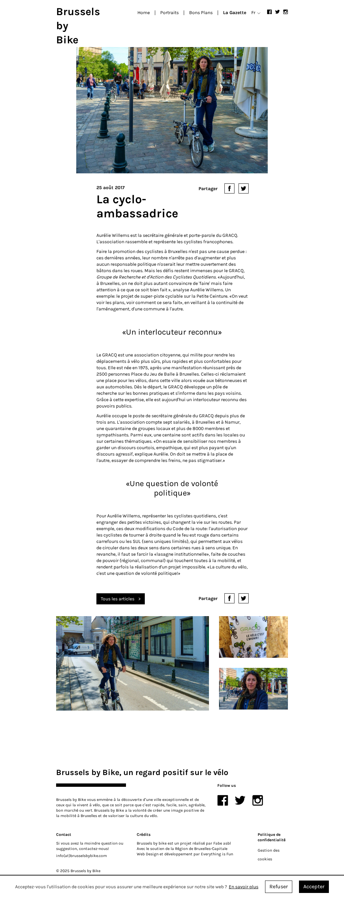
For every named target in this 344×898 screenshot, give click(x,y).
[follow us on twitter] (277, 11)
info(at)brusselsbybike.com (81, 855)
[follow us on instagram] (285, 11)
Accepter (314, 886)
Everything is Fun (217, 854)
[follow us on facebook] (269, 11)
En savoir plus (243, 887)
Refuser (278, 886)
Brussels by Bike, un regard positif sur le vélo (142, 772)
